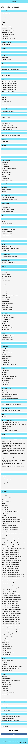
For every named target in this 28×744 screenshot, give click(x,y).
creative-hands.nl (6, 654)
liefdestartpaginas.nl (6, 694)
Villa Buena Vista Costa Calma (9, 81)
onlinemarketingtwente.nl (7, 637)
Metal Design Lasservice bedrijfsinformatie (11, 609)
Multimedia (4, 187)
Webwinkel (4, 115)
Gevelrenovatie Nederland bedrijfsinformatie (12, 578)
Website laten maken (6, 189)
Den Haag (4, 67)
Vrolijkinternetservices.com (8, 125)
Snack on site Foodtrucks (7, 180)
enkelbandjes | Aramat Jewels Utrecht (10, 422)
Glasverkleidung (5, 360)
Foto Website (5, 57)
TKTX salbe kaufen (6, 276)
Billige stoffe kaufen (6, 682)
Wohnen (4, 73)
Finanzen (4, 333)
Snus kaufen (4, 484)
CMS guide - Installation (7, 129)
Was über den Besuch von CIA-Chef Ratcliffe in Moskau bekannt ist (13, 440)
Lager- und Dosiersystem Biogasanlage (11, 680)
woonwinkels (5, 688)
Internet (3, 148)
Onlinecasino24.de (6, 207)
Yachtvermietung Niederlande (8, 229)
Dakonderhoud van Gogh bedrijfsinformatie (12, 633)
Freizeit (3, 55)
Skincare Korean (5, 380)
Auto (3, 63)
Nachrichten (5, 437)
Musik (3, 215)
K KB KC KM (5, 141)
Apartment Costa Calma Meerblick (10, 83)
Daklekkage (4, 714)
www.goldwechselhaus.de (8, 335)
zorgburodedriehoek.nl (7, 646)
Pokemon (4, 205)
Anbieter (4, 702)
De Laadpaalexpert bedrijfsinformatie (10, 584)
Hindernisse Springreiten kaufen (9, 430)
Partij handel (5, 351)
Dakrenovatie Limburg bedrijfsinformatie (11, 617)
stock (3, 278)
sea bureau (4, 272)
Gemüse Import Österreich (8, 197)
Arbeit (3, 52)
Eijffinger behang (6, 75)
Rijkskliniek (4, 698)
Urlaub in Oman (5, 178)
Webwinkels (4, 474)
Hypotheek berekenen (7, 337)
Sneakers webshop (6, 288)
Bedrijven (4, 133)
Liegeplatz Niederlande (7, 233)
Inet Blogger (4, 284)
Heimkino (4, 48)
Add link (11, 730)
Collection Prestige (6, 392)
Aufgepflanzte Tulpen (7, 246)
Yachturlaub (4, 237)
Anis (3, 486)
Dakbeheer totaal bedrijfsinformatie (10, 511)
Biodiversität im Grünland (7, 327)
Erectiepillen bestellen (7, 498)
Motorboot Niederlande (7, 231)
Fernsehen (4, 266)
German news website (7, 470)
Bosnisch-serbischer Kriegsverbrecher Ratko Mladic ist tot (14, 457)
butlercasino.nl (5, 105)
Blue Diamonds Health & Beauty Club (10, 69)
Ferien (3, 79)
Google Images (5, 349)
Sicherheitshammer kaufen (8, 25)
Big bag (3, 323)
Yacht (3, 227)
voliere (3, 503)
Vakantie (4, 724)
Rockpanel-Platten (6, 710)
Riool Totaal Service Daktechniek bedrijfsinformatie (13, 543)
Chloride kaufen (5, 704)
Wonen (3, 658)
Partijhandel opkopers (7, 352)
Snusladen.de (5, 358)
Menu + (14, 1)
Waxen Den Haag (6, 274)
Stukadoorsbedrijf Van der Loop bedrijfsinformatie (13, 574)
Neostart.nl (4, 496)
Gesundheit (4, 368)
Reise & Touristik (6, 160)
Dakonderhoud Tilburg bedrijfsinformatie (11, 566)
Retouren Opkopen (6, 280)
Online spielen (5, 203)
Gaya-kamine (5, 292)
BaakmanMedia (22, 741)
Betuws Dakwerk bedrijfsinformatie (10, 601)
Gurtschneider (5, 36)
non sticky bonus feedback (8, 209)
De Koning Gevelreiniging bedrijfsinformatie (12, 519)
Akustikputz (4, 416)
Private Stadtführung (6, 172)
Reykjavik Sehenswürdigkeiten (9, 168)
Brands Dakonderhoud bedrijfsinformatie (11, 554)
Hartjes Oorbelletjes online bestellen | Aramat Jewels (14, 424)
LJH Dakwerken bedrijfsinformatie (9, 580)
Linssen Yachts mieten (7, 235)
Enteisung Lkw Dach (6, 26)
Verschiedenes (5, 270)
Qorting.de (4, 478)
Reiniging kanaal (6, 123)
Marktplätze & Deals (7, 388)
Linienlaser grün (5, 299)
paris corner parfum (6, 488)
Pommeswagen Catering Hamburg (10, 398)
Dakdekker (4, 402)
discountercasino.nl (6, 101)
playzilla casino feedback (7, 211)
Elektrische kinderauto (7, 15)
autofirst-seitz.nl (5, 640)
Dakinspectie (5, 662)
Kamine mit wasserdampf (7, 307)
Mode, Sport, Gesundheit (8, 420)
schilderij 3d (4, 664)
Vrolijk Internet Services (21, 742)
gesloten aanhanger (6, 684)
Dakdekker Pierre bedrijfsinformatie (10, 541)
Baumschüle (5, 109)
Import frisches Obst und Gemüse (9, 199)
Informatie (4, 491)
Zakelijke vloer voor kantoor (8, 262)
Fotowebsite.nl (5, 191)
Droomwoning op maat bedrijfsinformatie (11, 586)
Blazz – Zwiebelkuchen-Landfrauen (10, 394)
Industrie (4, 139)
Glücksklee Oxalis (6, 250)
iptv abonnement (5, 507)
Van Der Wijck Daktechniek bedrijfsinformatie (12, 533)
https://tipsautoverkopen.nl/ (8, 19)
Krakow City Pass (6, 174)
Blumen (3, 244)
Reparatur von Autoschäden (8, 38)
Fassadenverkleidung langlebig (9, 364)
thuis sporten (5, 151)
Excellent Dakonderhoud (7, 660)
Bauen (3, 414)
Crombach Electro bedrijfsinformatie (10, 568)
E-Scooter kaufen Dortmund (8, 692)
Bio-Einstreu (4, 676)
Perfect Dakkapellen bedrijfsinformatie (10, 562)
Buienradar (4, 219)
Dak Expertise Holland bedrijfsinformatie (11, 605)
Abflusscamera (5, 329)
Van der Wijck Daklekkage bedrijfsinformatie (12, 629)
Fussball (4, 434)
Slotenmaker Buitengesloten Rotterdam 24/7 (12, 666)
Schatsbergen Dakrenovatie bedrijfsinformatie (12, 531)
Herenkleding (5, 428)
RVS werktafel (5, 321)
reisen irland (4, 176)
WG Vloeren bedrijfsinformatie (9, 635)
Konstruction (5, 708)
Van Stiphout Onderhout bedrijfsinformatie (11, 597)
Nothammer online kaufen (8, 30)
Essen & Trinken (6, 195)
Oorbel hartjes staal (6, 426)
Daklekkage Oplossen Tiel (8, 317)
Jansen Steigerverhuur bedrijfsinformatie (11, 625)
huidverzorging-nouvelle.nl (8, 652)
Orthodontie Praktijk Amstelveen (9, 376)
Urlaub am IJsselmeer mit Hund (9, 85)
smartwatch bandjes (6, 297)
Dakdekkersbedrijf (6, 254)
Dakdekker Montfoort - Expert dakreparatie (11, 404)
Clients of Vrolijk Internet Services (9, 127)
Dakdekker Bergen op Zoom (8, 319)
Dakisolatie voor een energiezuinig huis (11, 716)
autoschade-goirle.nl (6, 648)
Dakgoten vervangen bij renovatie (9, 256)
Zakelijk (3, 121)
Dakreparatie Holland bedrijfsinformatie (11, 619)
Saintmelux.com (5, 290)
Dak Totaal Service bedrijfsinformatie (10, 611)
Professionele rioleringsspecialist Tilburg (11, 135)
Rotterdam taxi (5, 162)
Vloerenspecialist (6, 260)
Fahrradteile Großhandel (7, 303)
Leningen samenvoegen (7, 339)
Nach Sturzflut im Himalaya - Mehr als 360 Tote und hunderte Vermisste (13, 445)
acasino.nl (4, 97)
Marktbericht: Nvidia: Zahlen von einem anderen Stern (13, 467)
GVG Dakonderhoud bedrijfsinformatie (10, 539)
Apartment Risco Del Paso (8, 91)
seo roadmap (5, 153)
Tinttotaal (4, 696)
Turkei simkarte (5, 170)
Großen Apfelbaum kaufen (8, 111)
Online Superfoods (6, 382)
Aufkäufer (4, 354)
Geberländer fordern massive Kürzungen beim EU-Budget (13, 454)
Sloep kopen (5, 505)
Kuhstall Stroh (5, 305)
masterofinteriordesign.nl (7, 638)
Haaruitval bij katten (6, 59)
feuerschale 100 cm (6, 476)
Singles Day (4, 390)
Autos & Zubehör (6, 11)
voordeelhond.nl (5, 642)
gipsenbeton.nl (5, 650)
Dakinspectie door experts (8, 718)
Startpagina (4, 499)
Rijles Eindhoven (6, 13)
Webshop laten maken (7, 356)
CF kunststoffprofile (6, 325)
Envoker (4, 221)
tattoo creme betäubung (7, 494)
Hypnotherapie (5, 384)
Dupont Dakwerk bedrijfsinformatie (10, 527)
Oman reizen (5, 726)
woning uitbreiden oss (7, 670)
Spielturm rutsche (6, 21)
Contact (16, 730)
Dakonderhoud (5, 408)
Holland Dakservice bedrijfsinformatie (10, 582)
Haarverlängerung (6, 370)
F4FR (3, 282)
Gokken (3, 95)
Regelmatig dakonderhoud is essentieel (11, 410)
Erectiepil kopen (5, 482)
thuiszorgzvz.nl (5, 644)
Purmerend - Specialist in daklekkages (10, 720)
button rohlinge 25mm (7, 396)
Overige (4, 674)
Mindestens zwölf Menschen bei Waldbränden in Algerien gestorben (13, 451)
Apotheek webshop (6, 501)
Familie (3, 343)
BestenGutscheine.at (6, 44)
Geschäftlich (5, 346)
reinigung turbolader (6, 17)
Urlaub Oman (5, 513)
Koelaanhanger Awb (6, 686)
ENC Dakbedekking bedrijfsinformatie (10, 550)
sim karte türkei (5, 166)
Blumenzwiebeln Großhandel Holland (10, 248)
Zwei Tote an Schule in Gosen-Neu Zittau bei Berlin (13, 443)
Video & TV (4, 184)
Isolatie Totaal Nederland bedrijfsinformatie (11, 556)
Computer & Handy (6, 42)
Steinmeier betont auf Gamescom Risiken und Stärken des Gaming (12, 464)
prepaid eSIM (5, 164)
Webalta (4, 286)
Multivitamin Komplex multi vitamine (10, 295)
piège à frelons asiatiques (8, 223)
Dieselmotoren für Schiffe (7, 309)
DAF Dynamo (5, 23)
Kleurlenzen (4, 372)
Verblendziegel (5, 301)
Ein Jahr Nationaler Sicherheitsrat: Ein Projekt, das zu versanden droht (13, 460)
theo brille (4, 515)
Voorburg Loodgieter (6, 315)
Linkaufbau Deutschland (7, 480)
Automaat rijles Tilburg (7, 28)
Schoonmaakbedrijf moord (8, 378)
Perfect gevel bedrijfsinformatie (9, 517)
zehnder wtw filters (6, 117)
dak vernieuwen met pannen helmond (10, 668)
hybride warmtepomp (6, 678)
